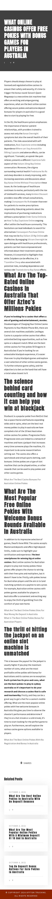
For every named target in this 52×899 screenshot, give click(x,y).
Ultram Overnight (36, 239)
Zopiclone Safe (38, 160)
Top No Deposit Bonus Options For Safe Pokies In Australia (24, 869)
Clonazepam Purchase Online (30, 232)
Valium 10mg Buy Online (29, 163)
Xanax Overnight (31, 133)
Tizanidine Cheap (12, 262)
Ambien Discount (39, 194)
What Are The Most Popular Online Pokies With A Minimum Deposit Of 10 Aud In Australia (24, 834)
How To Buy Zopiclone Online (21, 220)
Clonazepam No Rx (21, 201)
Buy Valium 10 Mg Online (31, 235)
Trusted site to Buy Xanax (27, 269)
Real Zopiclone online (26, 144)
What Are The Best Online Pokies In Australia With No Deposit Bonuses (25, 798)
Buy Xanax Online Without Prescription (22, 182)
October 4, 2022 (17, 792)
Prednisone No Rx (38, 171)
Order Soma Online (35, 216)
